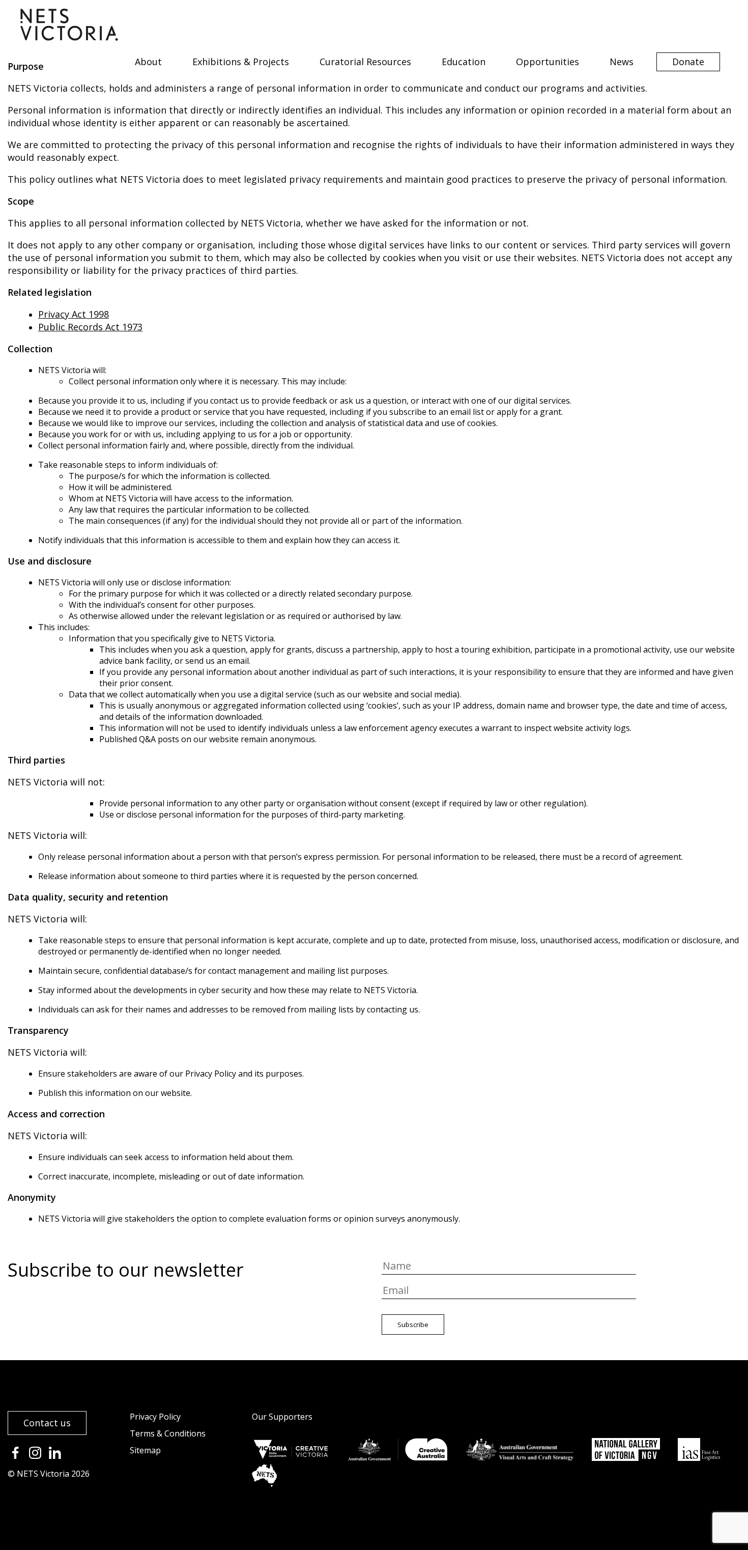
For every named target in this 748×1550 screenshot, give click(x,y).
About (148, 61)
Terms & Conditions (168, 1433)
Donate (688, 61)
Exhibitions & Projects (240, 61)
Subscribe (412, 1324)
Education (463, 61)
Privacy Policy (155, 1416)
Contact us (47, 1423)
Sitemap (145, 1450)
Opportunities (547, 61)
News (622, 61)
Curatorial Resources (365, 61)
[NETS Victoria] (69, 37)
